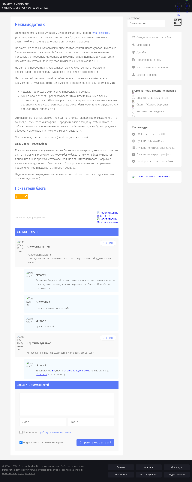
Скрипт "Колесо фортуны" (152, 104)
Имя (25, 421)
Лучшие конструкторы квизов (155, 147)
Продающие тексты (148, 59)
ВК (53, 370)
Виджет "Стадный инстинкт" (153, 97)
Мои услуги (177, 467)
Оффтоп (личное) (147, 74)
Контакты (41, 374)
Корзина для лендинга (150, 111)
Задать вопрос (177, 474)
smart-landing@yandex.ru (77, 370)
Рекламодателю (148, 474)
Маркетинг (143, 44)
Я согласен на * (47, 432)
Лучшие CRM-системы (150, 141)
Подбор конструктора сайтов (154, 161)
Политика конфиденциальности (18, 473)
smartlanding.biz (101, 32)
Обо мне (121, 467)
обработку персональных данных (54, 432)
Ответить (108, 243)
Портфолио (121, 474)
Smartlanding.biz (15, 4)
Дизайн (141, 52)
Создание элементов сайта (153, 37)
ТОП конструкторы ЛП (150, 134)
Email (74, 421)
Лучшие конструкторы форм (154, 154)
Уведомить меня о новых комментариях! (43, 442)
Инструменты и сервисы (152, 67)
